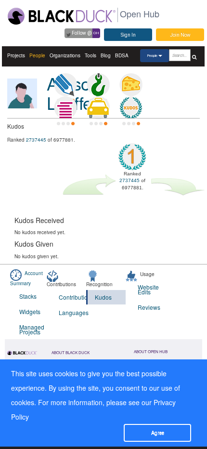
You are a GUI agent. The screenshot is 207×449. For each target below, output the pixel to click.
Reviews (149, 307)
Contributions (72, 297)
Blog (106, 55)
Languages (72, 312)
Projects (16, 55)
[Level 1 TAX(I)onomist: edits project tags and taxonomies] (98, 107)
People (37, 55)
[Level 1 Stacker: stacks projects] (65, 107)
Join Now (180, 35)
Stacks (28, 296)
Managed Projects (31, 329)
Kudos (103, 297)
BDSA (122, 55)
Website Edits (148, 289)
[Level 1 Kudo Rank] (130, 107)
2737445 (36, 139)
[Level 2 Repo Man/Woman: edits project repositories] (98, 84)
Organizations (65, 55)
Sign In (128, 35)
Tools (90, 55)
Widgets (29, 311)
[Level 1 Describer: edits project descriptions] (65, 84)
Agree (157, 433)
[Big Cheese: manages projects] (130, 84)
